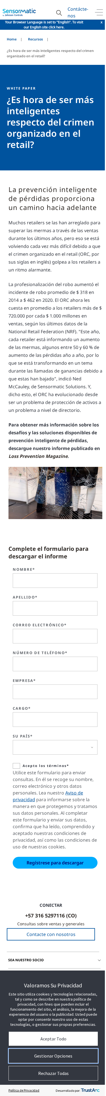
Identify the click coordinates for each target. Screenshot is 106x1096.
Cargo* (22, 708)
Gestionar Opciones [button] (53, 1056)
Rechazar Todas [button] (53, 1073)
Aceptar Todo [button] (53, 1039)
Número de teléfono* (40, 652)
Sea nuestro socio (26, 960)
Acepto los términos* (46, 765)
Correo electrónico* (40, 624)
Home (12, 39)
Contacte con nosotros (51, 934)
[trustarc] (90, 1090)
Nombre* (24, 569)
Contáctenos (78, 12)
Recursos (35, 39)
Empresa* (24, 680)
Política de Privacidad (23, 1090)
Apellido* (25, 597)
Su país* (23, 736)
